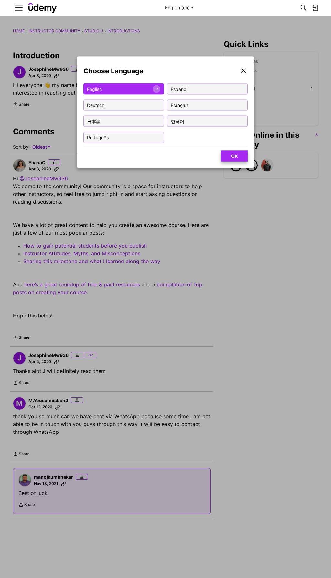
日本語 (94, 121)
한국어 (177, 121)
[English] (42, 8)
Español (179, 88)
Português (98, 137)
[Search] (303, 8)
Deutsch (95, 105)
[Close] (244, 71)
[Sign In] (315, 8)
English (94, 88)
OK (234, 156)
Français (179, 105)
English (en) (177, 7)
